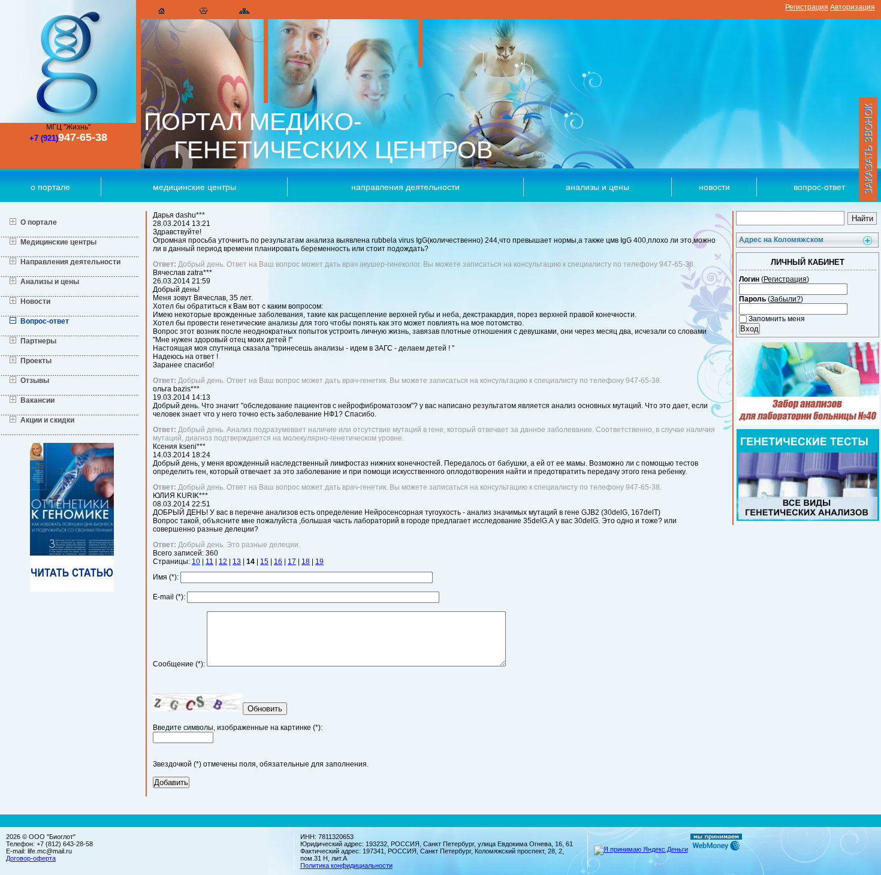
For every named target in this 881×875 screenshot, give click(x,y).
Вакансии (37, 400)
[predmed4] (72, 589)
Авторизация (852, 7)
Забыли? (785, 299)
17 (292, 561)
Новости (714, 187)
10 (196, 561)
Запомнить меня (776, 319)
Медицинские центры (194, 187)
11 (209, 561)
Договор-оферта (31, 858)
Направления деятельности (405, 187)
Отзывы (34, 380)
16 (278, 561)
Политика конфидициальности (346, 865)
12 (223, 561)
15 (264, 561)
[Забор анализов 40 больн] (808, 422)
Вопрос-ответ (44, 321)
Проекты (36, 361)
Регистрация (806, 7)
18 (305, 561)
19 (319, 561)
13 (237, 561)
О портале (50, 187)
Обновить (265, 708)
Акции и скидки (47, 420)
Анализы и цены (597, 187)
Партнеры (38, 341)
